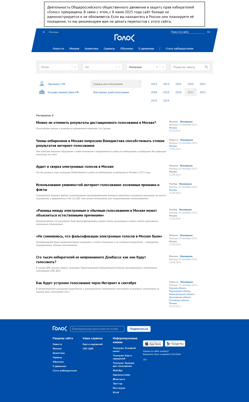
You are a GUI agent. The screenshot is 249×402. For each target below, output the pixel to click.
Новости (58, 48)
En (208, 31)
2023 (154, 100)
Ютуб (116, 392)
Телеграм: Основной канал (124, 350)
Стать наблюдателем (179, 48)
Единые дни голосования (108, 84)
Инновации (186, 121)
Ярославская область (180, 297)
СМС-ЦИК (88, 348)
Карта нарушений (93, 344)
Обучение (126, 48)
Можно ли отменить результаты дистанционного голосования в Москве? (96, 122)
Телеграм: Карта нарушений (122, 357)
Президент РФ (56, 84)
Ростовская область (179, 300)
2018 (154, 92)
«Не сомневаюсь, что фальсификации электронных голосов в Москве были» (99, 236)
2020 (178, 92)
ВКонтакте (119, 379)
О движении (146, 48)
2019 (166, 92)
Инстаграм (119, 387)
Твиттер (117, 383)
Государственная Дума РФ (63, 92)
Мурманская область (180, 291)
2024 (166, 100)
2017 (203, 84)
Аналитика (91, 48)
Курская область (177, 288)
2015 (178, 84)
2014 (166, 84)
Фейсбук (117, 370)
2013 (154, 84)
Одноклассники (121, 374)
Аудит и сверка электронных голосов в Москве (75, 166)
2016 (191, 84)
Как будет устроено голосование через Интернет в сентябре (86, 282)
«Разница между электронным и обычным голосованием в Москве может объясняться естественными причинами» (96, 212)
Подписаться (139, 328)
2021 (191, 92)
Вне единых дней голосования (111, 92)
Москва (173, 127)
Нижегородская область (181, 294)
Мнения (74, 48)
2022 (203, 92)
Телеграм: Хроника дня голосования (123, 364)
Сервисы (109, 48)
